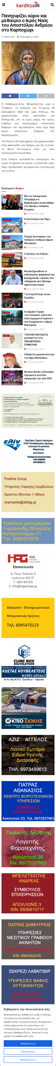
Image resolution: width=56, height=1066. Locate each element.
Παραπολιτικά (9, 255)
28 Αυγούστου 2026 (35, 247)
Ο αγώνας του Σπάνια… (36, 253)
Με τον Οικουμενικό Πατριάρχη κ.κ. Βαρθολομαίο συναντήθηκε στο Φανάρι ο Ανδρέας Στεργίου (39, 203)
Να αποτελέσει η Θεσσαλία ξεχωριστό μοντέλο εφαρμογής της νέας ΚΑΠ (38, 375)
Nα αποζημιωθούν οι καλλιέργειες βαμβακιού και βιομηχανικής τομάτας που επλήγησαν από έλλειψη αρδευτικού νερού (39, 278)
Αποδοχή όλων (28, 1043)
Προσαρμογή (28, 1051)
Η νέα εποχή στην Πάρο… (38, 219)
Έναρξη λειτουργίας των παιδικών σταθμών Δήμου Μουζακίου (38, 240)
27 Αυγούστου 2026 (35, 361)
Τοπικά (6, 197)
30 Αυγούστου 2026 (35, 213)
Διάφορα (7, 220)
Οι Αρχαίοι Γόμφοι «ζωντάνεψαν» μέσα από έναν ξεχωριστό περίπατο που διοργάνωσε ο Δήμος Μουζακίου (38, 318)
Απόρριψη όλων (28, 1059)
